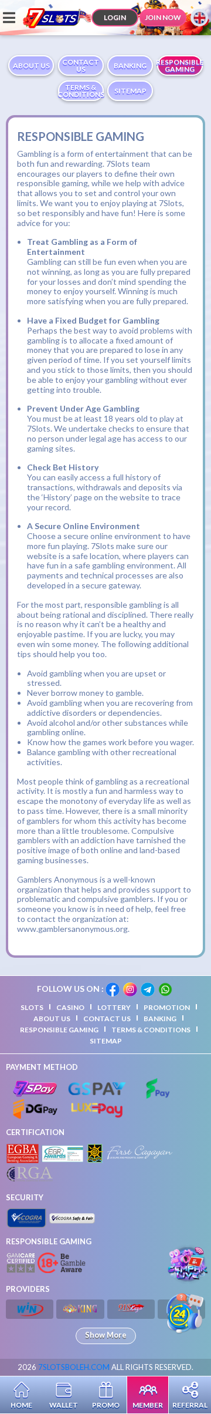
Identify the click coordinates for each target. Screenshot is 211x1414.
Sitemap (106, 1040)
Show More (106, 1334)
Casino (70, 1007)
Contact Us (107, 1018)
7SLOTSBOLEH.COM (74, 1367)
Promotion (167, 1007)
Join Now (163, 17)
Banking (160, 1018)
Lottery (114, 1007)
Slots (32, 1007)
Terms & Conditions (150, 1029)
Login (115, 17)
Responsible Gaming (59, 1029)
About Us (51, 1018)
